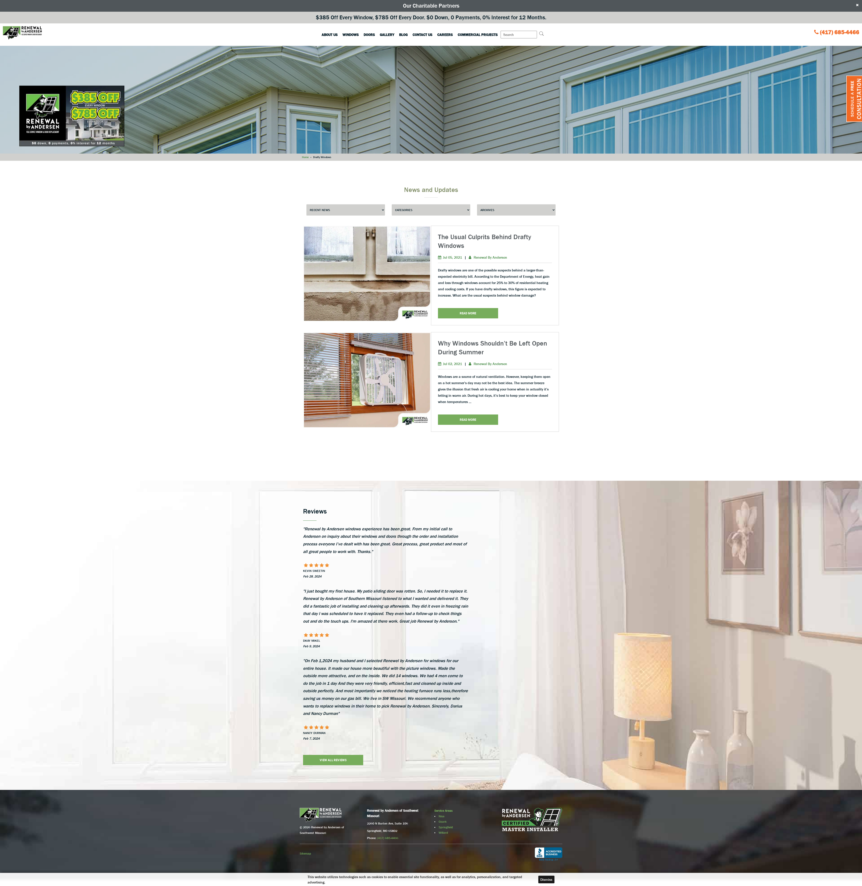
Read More (468, 313)
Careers (445, 35)
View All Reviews (333, 760)
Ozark (442, 821)
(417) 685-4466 (839, 32)
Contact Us (422, 35)
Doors (369, 35)
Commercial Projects (478, 35)
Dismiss (546, 879)
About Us (330, 35)
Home (305, 157)
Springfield (446, 827)
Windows (351, 35)
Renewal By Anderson (490, 257)
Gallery (387, 35)
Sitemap (305, 853)
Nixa (441, 816)
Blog (403, 35)
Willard (443, 832)
